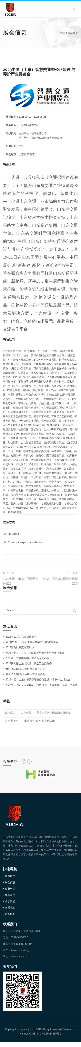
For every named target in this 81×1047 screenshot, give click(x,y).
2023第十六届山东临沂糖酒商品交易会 (27, 658)
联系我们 (10, 907)
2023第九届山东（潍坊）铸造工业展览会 (28, 663)
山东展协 (10, 712)
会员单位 (10, 888)
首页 (62, 33)
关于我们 (10, 901)
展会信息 (10, 882)
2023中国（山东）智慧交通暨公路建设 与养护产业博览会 (37, 679)
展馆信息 (10, 876)
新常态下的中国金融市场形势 (53, 712)
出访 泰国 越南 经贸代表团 (39, 720)
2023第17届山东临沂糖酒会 (21, 636)
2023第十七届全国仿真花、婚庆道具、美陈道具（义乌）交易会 (41, 684)
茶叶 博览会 (12, 720)
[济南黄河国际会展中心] (40, 774)
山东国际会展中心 (29, 125)
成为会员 (10, 895)
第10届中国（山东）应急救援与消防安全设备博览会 (34, 652)
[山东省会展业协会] (10, 8)
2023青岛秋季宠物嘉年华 (19, 647)
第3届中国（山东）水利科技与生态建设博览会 (31, 642)
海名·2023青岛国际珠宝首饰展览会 (25, 668)
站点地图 (10, 914)
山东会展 (26, 712)
